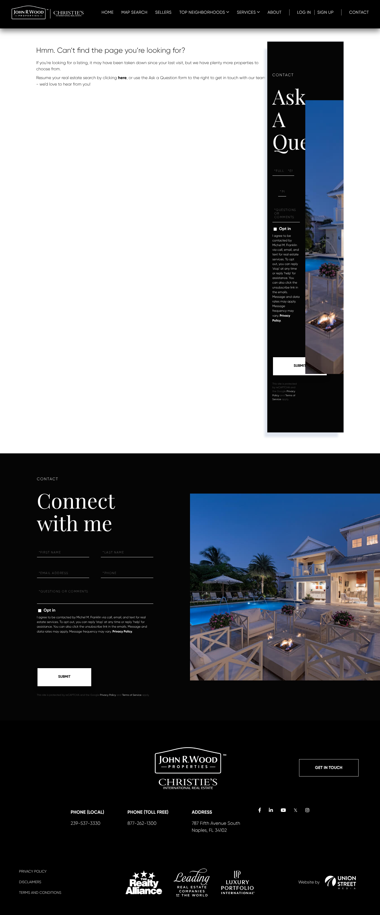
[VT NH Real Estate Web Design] (340, 882)
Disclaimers (30, 882)
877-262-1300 (141, 823)
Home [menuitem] (108, 12)
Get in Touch (329, 767)
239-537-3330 (85, 823)
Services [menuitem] (246, 12)
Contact (359, 12)
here (122, 77)
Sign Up (325, 12)
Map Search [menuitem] (134, 12)
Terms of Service (131, 695)
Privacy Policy (122, 632)
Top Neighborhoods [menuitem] (202, 12)
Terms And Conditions (40, 893)
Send (299, 366)
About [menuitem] (275, 12)
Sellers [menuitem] (163, 12)
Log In (304, 12)
